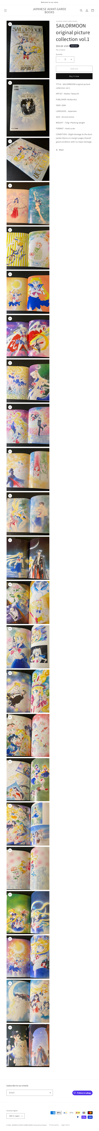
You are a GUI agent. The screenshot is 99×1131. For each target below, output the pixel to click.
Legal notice (65, 1125)
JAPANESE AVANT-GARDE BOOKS (22, 1125)
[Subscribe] (50, 1093)
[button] (5, 10)
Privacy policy (54, 1125)
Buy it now (74, 76)
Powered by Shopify (40, 1125)
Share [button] (61, 150)
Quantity (59, 54)
